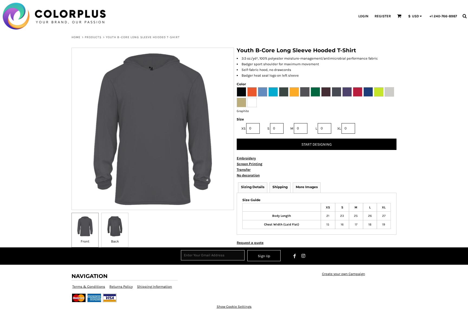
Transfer (244, 170)
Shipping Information (154, 286)
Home (76, 37)
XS (243, 128)
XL (339, 128)
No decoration (248, 175)
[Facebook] (294, 256)
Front (85, 241)
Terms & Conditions (88, 286)
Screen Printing (249, 164)
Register (383, 16)
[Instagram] (303, 256)
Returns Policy (121, 286)
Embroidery (246, 158)
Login (363, 16)
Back (115, 241)
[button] (399, 16)
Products (93, 37)
